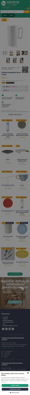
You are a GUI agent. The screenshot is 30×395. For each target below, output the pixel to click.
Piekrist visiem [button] (15, 385)
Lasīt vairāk (3, 382)
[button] (15, 392)
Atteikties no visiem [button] (15, 389)
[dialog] (15, 197)
